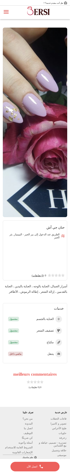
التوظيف (28, 433)
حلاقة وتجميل (59, 450)
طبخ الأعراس (59, 428)
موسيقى (61, 455)
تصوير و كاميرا (58, 423)
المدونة (29, 423)
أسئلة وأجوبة (25, 442)
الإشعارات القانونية (22, 452)
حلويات (62, 433)
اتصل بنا (28, 428)
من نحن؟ (28, 418)
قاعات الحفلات (58, 418)
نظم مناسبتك (27, 457)
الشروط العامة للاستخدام (19, 447)
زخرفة (62, 437)
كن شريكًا (27, 437)
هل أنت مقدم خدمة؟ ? (53, 3)
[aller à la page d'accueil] (38, 17)
